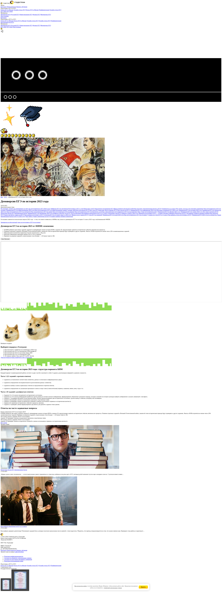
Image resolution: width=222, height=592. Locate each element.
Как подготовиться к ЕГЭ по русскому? (136, 215)
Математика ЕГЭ (6, 14)
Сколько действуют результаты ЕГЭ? (78, 210)
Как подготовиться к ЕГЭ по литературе (19, 212)
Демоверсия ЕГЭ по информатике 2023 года (143, 210)
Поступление (5, 16)
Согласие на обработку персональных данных (17, 558)
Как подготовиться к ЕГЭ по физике (63, 212)
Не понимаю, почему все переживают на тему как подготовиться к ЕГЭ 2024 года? (25, 208)
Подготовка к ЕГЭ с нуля (75, 208)
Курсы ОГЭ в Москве (32, 10)
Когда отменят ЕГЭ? (111, 210)
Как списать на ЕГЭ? (123, 210)
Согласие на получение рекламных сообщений (18, 559)
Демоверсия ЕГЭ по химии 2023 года (191, 212)
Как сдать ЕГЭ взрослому (97, 210)
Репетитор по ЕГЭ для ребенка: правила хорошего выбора (192, 213)
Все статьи (4, 422)
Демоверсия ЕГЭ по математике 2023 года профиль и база (44, 213)
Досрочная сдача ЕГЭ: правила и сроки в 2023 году (123, 213)
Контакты (4, 7)
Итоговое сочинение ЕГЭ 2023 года (167, 210)
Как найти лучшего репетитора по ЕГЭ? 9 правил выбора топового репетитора (49, 216)
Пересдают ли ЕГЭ (89, 208)
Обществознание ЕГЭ (25, 14)
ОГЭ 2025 (10, 11)
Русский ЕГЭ (15, 14)
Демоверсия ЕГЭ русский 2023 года (113, 215)
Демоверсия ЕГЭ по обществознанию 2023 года (20, 210)
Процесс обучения (21, 7)
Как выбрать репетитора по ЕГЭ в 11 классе (95, 213)
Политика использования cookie (13, 561)
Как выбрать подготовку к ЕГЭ (33, 215)
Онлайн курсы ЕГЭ (55, 10)
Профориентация (44, 10)
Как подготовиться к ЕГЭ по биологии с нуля (88, 212)
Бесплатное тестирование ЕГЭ (104, 208)
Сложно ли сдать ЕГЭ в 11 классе (158, 215)
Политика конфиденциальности (13, 556)
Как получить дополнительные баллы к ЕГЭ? (147, 208)
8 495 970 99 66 (19, 552)
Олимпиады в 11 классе (169, 208)
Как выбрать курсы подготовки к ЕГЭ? (179, 215)
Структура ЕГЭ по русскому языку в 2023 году (57, 215)
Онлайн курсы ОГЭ (19, 10)
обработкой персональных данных (113, 588)
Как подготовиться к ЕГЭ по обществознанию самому (51, 210)
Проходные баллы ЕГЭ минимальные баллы (14, 213)
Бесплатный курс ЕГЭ (7, 22)
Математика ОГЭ (46, 14)
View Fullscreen (5, 239)
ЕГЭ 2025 (3, 11)
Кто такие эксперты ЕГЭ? (210, 212)
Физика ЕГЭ (36, 14)
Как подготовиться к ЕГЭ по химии (41, 212)
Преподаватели (11, 7)
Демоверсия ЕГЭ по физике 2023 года (169, 212)
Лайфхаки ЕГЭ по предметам (59, 208)
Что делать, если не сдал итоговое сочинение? (189, 208)
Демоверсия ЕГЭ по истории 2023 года (190, 210)
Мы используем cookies (80, 586)
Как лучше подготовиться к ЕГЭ (147, 212)
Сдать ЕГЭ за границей (95, 215)
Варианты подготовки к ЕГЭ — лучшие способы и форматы (157, 213)
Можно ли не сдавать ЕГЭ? (80, 215)
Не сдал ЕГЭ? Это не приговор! (71, 213)
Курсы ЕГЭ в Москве (7, 10)
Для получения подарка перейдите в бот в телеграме (16, 357)
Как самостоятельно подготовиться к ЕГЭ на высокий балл (120, 212)
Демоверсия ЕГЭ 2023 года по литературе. (204, 215)
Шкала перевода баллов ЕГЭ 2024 (124, 208)
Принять (143, 587)
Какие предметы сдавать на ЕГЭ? (14, 215)
